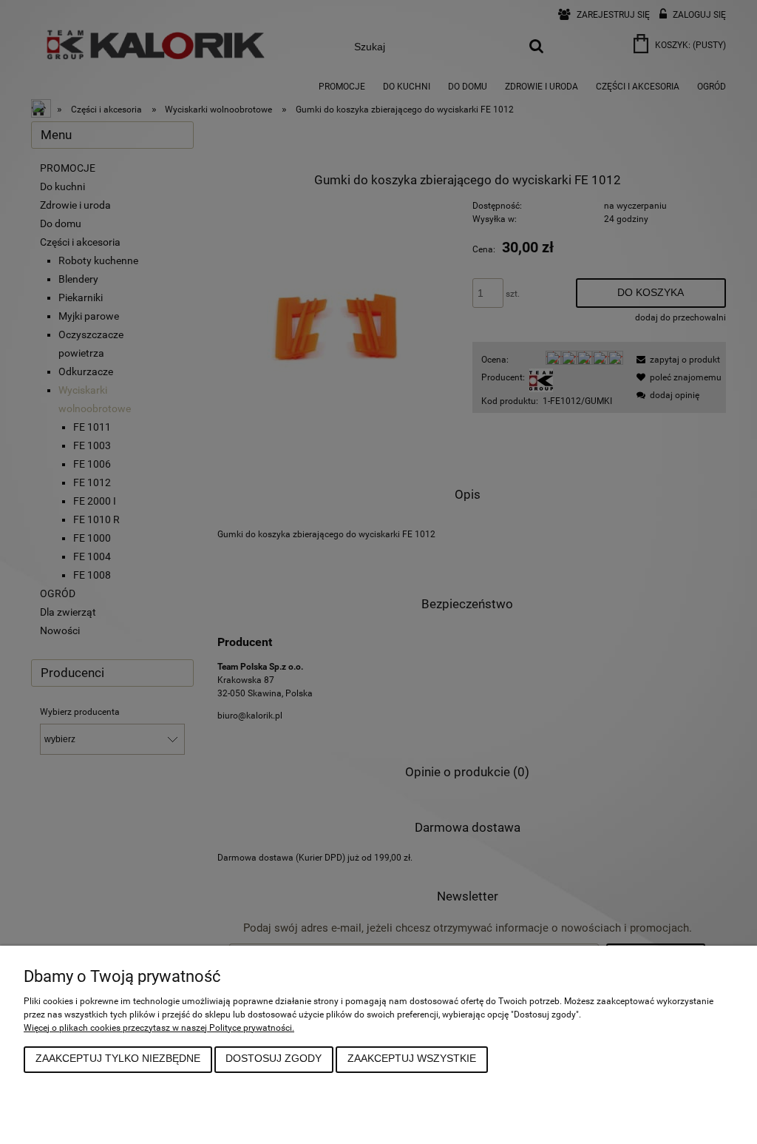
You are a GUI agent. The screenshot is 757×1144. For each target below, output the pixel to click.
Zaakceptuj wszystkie (411, 1058)
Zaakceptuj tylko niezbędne (117, 1058)
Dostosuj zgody (273, 1058)
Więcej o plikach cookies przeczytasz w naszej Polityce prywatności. (159, 1028)
